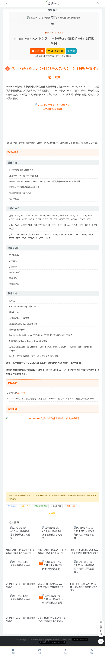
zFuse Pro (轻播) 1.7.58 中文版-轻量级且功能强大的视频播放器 (84, 587)
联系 (65, 653)
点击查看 (21, 393)
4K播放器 (12, 506)
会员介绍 (101, 629)
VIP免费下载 (56, 51)
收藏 (72, 51)
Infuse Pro (25, 506)
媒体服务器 (57, 506)
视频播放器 (71, 506)
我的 (91, 653)
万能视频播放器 (41, 506)
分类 (39, 653)
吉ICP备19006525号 (80, 640)
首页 (13, 653)
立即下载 (38, 51)
